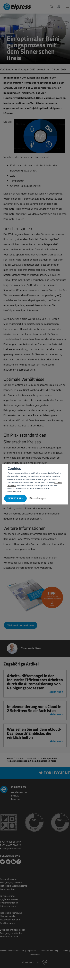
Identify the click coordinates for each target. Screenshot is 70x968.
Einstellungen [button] (37, 498)
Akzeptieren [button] (15, 499)
